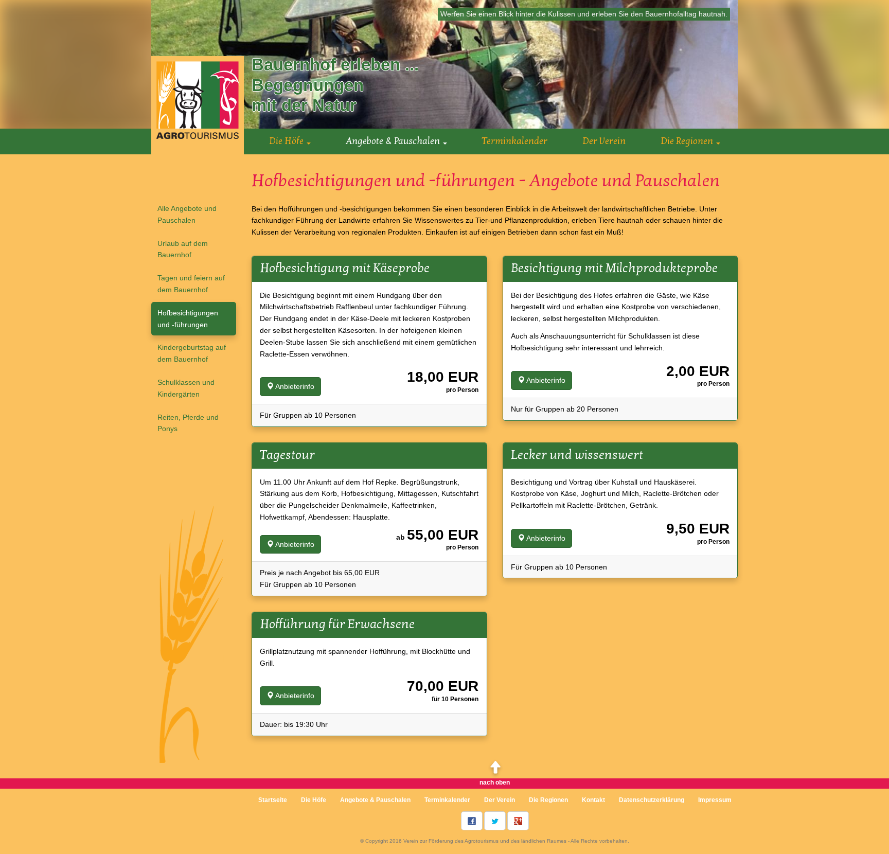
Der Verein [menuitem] (499, 800)
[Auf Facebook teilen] (472, 820)
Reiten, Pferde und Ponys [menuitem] (188, 423)
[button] (396, 141)
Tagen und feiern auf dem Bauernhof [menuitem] (191, 284)
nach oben (494, 782)
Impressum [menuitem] (715, 800)
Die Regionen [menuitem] (548, 800)
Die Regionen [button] (688, 141)
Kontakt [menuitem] (593, 800)
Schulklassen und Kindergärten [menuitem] (186, 388)
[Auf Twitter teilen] (495, 820)
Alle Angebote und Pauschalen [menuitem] (187, 214)
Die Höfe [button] (287, 141)
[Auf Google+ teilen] (518, 820)
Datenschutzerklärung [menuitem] (651, 800)
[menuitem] (375, 800)
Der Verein (604, 141)
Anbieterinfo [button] (294, 386)
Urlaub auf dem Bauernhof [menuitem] (182, 249)
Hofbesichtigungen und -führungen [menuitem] (187, 319)
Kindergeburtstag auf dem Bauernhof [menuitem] (191, 353)
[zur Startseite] (197, 104)
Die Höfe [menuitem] (313, 800)
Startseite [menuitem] (272, 800)
